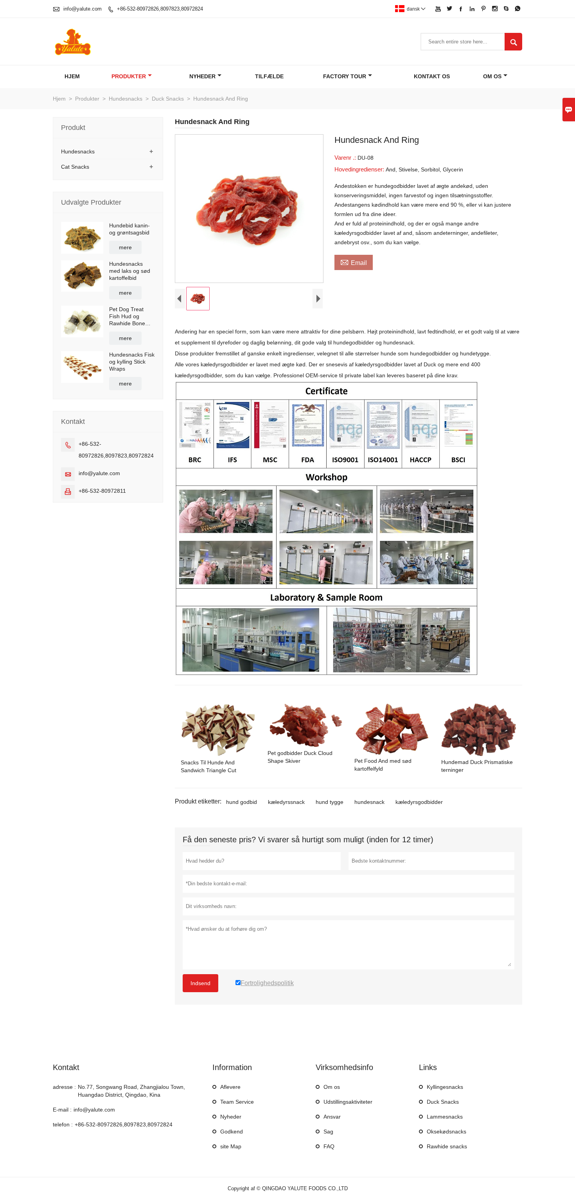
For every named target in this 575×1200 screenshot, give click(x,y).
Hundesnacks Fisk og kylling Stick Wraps (132, 361)
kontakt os (432, 76)
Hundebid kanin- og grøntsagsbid (129, 229)
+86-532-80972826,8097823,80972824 (160, 9)
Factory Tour (344, 76)
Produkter (128, 76)
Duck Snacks (168, 98)
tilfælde (269, 76)
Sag (328, 1131)
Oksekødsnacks (446, 1131)
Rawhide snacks (447, 1146)
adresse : (64, 1087)
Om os (492, 76)
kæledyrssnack (286, 802)
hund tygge (329, 802)
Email (353, 262)
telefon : (63, 1124)
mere (125, 247)
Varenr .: (346, 157)
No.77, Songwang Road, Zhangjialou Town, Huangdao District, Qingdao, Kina (131, 1091)
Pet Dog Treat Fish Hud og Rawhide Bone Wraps (127, 316)
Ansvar (332, 1117)
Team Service (237, 1102)
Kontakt (66, 1067)
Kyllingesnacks (445, 1087)
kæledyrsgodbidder (419, 802)
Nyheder (202, 76)
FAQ (328, 1146)
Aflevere (230, 1087)
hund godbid (241, 802)
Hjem (72, 76)
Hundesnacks (125, 98)
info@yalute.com (82, 9)
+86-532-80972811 (102, 491)
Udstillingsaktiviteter (347, 1102)
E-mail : (62, 1109)
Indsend (200, 983)
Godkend (231, 1131)
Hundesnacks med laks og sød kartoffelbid (129, 271)
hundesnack (369, 802)
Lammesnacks (445, 1117)
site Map (230, 1146)
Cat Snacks (75, 167)
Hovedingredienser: (360, 169)
